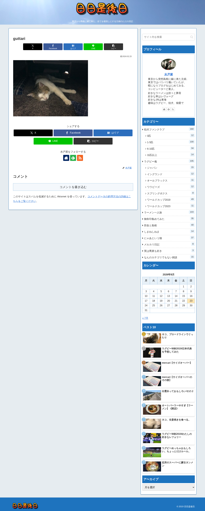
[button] (113, 46)
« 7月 (145, 318)
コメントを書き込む (73, 187)
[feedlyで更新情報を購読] (73, 158)
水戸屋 (168, 74)
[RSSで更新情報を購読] (80, 158)
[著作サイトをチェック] (66, 158)
